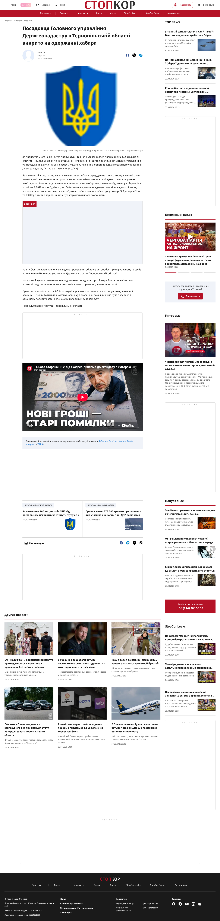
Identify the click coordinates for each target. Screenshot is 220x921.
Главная (8, 20)
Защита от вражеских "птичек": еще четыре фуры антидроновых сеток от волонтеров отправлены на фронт (188, 260)
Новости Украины (23, 20)
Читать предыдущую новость (38, 505)
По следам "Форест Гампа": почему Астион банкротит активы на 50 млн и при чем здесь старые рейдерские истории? (188, 641)
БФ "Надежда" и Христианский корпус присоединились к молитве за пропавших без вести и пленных (28, 663)
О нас (63, 899)
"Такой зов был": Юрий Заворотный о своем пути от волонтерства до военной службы (190, 365)
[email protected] (32, 915)
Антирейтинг (173, 13)
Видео (63, 13)
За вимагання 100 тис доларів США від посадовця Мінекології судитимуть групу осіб (50, 513)
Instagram (30, 444)
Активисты (66, 912)
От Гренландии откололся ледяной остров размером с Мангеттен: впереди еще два (189, 542)
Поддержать (185, 4)
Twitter (130, 441)
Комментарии (36, 543)
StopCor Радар (152, 13)
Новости (81, 13)
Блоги (99, 13)
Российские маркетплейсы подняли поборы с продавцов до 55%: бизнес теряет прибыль (80, 727)
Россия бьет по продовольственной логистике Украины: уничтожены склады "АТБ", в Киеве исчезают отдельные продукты (187, 93)
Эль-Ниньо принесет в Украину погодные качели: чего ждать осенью (190, 512)
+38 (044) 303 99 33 (190, 608)
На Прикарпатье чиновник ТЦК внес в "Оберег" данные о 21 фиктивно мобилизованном (188, 63)
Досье (113, 13)
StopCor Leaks (130, 13)
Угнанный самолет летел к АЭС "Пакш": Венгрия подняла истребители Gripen (189, 33)
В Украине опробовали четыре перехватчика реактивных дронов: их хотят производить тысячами (81, 663)
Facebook (113, 441)
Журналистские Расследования (76, 908)
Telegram (103, 441)
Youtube (122, 441)
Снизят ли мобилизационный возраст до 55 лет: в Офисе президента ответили (190, 568)
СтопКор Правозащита (72, 903)
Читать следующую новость (100, 505)
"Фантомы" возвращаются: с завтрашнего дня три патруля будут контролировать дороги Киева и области (26, 729)
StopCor (41, 52)
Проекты (44, 13)
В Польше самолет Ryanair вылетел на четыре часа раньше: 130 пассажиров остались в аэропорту (134, 727)
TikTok (40, 444)
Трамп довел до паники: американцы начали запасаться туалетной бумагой (135, 661)
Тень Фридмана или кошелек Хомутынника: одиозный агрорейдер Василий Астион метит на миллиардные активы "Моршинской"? (189, 669)
